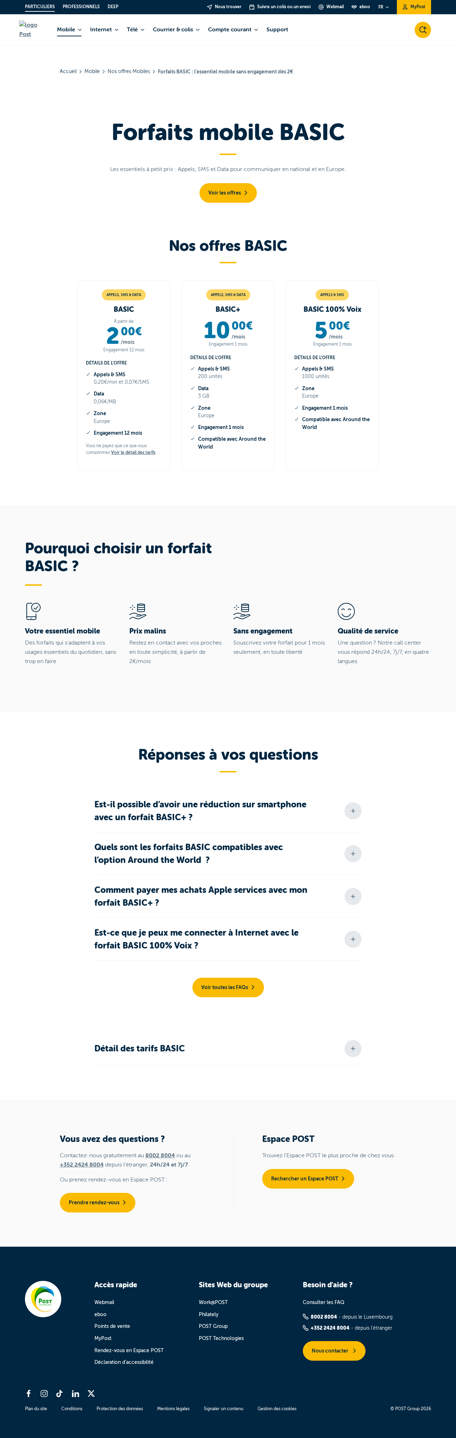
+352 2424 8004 (82, 1165)
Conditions (71, 1408)
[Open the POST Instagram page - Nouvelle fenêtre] (44, 1393)
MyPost (103, 1338)
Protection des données (120, 1408)
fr (380, 7)
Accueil (68, 71)
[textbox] (124, 336)
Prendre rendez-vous (94, 1202)
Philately (208, 1314)
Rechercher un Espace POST (304, 1178)
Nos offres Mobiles (129, 71)
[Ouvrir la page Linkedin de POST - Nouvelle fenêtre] (75, 1393)
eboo (100, 1314)
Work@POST (213, 1302)
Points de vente (112, 1326)
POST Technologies (221, 1338)
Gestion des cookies (277, 1408)
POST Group (213, 1326)
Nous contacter (330, 1351)
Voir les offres (224, 193)
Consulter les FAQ (323, 1302)
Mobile (92, 71)
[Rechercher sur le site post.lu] (423, 30)
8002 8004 (160, 1155)
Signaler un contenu (223, 1408)
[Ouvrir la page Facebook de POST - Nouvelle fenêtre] (28, 1393)
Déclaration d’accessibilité (124, 1362)
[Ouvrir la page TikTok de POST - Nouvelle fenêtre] (59, 1393)
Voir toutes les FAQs (224, 987)
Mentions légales (173, 1408)
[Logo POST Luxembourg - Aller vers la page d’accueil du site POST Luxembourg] (33, 30)
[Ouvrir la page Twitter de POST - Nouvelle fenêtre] (91, 1393)
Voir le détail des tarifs (133, 452)
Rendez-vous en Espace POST (129, 1350)
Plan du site (36, 1408)
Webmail (104, 1302)
